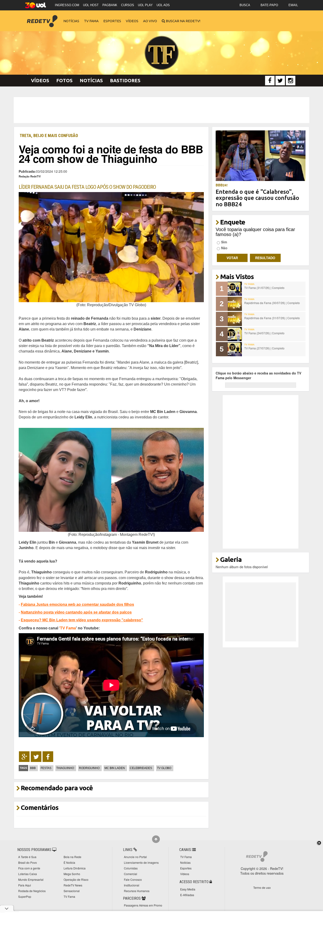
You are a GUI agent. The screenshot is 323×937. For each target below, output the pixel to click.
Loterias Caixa (27, 874)
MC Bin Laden (115, 768)
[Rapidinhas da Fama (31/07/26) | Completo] (235, 319)
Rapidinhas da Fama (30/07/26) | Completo (272, 303)
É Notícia (69, 862)
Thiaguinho (65, 768)
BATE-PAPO (269, 5)
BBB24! (222, 185)
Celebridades (141, 768)
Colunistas (131, 868)
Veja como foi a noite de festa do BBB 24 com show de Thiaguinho (111, 153)
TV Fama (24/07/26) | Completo (264, 333)
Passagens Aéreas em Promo (143, 905)
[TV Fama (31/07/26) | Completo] (235, 289)
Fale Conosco (133, 879)
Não (224, 247)
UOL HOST (91, 5)
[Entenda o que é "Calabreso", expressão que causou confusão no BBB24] (261, 155)
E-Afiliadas (187, 895)
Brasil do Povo (27, 862)
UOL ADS (163, 5)
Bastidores (125, 80)
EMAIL (293, 5)
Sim (224, 242)
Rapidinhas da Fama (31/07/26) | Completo (272, 318)
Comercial (130, 874)
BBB (33, 768)
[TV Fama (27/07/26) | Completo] (235, 349)
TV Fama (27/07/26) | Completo (264, 348)
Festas (46, 768)
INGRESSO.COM (67, 5)
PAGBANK (109, 5)
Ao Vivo (150, 21)
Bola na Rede (72, 857)
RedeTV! (42, 18)
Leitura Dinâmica (75, 868)
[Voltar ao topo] (156, 839)
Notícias (71, 21)
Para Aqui (24, 885)
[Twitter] (280, 80)
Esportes (112, 21)
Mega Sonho (72, 874)
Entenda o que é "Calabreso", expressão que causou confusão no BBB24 (257, 198)
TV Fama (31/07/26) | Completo (264, 288)
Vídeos (132, 21)
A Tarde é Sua (27, 857)
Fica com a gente (29, 868)
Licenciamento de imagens (141, 862)
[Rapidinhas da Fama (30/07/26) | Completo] (235, 304)
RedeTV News (73, 885)
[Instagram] (290, 80)
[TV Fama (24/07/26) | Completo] (235, 334)
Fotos (64, 80)
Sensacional (72, 891)
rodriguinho (89, 768)
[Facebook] (270, 80)
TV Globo (164, 768)
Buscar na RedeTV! (182, 21)
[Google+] (24, 756)
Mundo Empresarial (31, 879)
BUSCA (245, 5)
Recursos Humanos (136, 891)
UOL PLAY (145, 5)
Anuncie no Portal (135, 857)
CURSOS (127, 5)
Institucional (131, 885)
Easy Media (187, 889)
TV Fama (91, 21)
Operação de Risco (76, 879)
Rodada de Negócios (32, 891)
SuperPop (24, 896)
